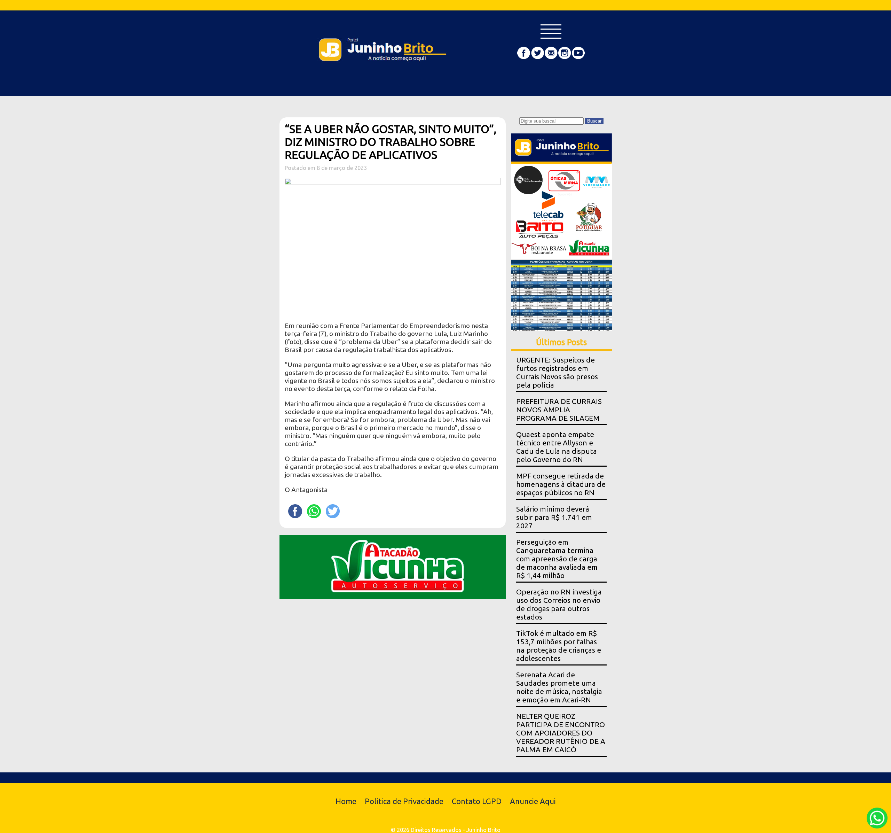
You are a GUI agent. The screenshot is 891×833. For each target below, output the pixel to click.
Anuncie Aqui (533, 801)
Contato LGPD (477, 801)
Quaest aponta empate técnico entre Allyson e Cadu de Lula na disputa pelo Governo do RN (556, 447)
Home (346, 801)
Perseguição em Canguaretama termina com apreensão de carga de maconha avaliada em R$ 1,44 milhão (557, 558)
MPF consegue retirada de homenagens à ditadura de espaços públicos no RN (561, 484)
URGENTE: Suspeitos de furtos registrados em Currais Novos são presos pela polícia (557, 372)
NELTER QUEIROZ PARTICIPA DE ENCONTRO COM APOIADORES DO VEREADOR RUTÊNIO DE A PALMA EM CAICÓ (560, 733)
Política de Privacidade (404, 801)
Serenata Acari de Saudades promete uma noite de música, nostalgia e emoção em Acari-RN (559, 687)
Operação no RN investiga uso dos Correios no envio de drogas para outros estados (559, 604)
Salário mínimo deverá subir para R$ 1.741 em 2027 (554, 517)
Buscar (594, 121)
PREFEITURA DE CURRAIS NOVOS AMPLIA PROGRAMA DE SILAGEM (559, 409)
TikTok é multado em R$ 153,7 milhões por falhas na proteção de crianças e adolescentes (558, 645)
